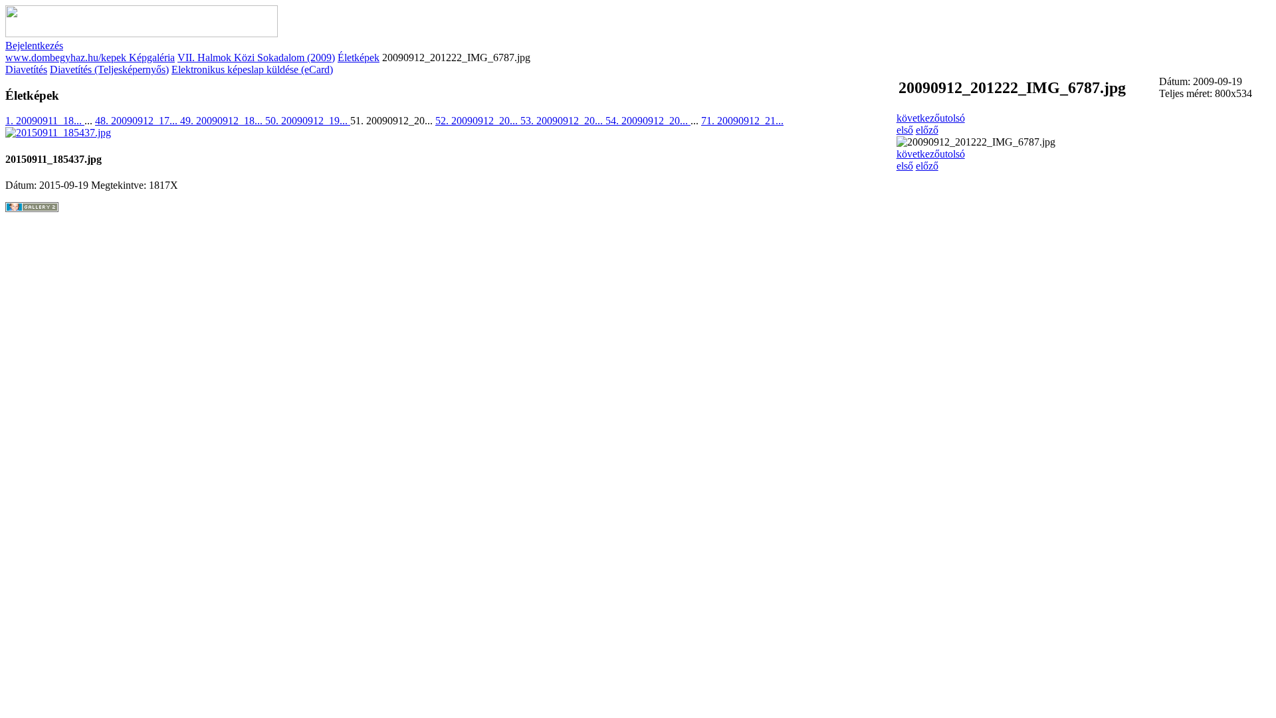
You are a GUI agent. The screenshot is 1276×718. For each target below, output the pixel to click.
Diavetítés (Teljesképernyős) (109, 69)
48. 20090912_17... (137, 120)
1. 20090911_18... (44, 120)
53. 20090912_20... (562, 120)
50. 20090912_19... (307, 120)
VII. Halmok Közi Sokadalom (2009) (256, 57)
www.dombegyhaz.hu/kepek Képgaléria (90, 57)
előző (927, 130)
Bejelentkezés (34, 45)
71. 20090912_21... (742, 120)
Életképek (358, 57)
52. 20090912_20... (477, 120)
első (905, 130)
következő (918, 118)
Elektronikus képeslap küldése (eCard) (252, 69)
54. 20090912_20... (648, 120)
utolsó (952, 118)
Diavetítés (26, 69)
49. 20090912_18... (222, 120)
